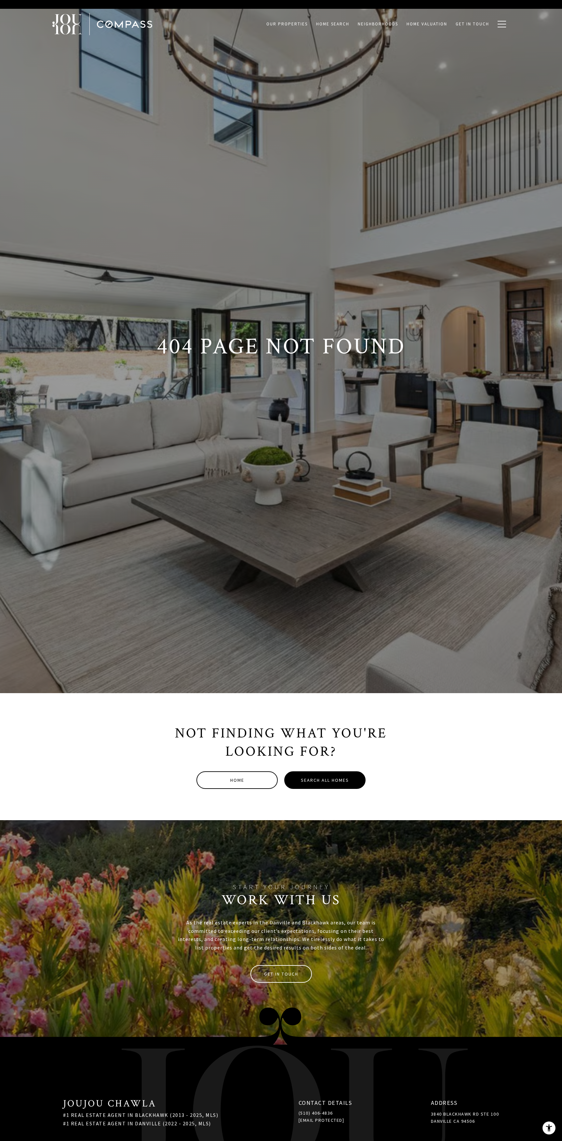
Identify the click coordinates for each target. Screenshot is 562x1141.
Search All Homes (325, 780)
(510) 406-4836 (316, 1113)
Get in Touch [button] (281, 974)
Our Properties (287, 24)
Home (237, 780)
